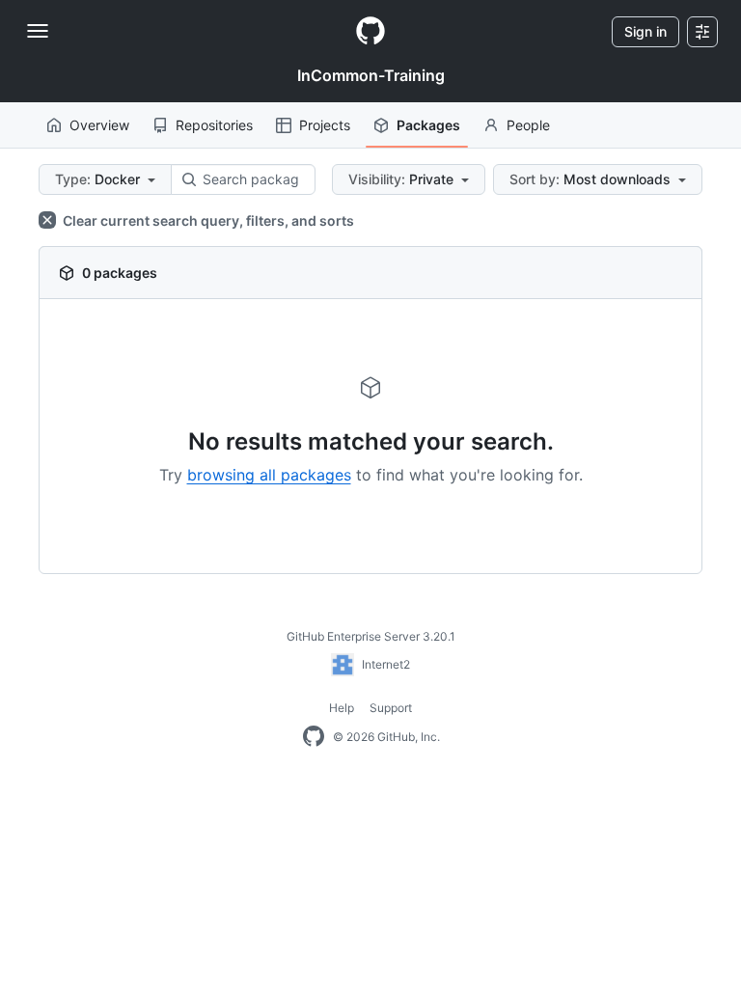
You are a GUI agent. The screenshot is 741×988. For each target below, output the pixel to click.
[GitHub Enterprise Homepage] (313, 737)
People (528, 125)
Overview (99, 125)
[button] (105, 179)
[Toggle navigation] (37, 30)
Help (341, 707)
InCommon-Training (371, 75)
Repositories (214, 125)
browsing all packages (269, 474)
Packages (428, 125)
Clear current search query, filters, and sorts (207, 220)
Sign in (645, 31)
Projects (324, 125)
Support (391, 707)
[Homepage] (370, 31)
